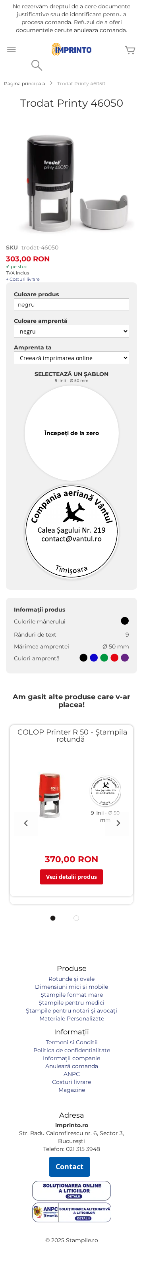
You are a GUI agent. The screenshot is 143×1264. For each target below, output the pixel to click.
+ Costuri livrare (23, 279)
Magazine (71, 1089)
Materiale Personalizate (71, 1018)
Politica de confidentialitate (71, 1050)
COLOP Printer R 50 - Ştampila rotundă (72, 736)
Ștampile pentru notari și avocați (71, 1010)
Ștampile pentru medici (71, 1002)
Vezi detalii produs (71, 876)
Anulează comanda (71, 1066)
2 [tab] (76, 918)
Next (117, 824)
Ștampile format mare (72, 994)
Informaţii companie (71, 1058)
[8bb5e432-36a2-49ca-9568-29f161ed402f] (72, 532)
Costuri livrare (71, 1082)
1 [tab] (53, 918)
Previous (26, 824)
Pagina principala (24, 83)
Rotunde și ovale (71, 978)
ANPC (72, 1074)
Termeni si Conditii (72, 1042)
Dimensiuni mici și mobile (71, 986)
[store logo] (71, 49)
